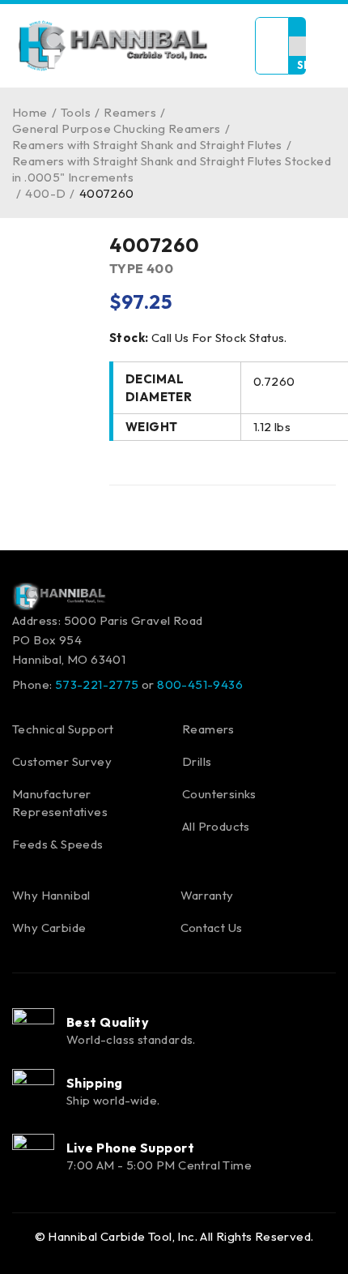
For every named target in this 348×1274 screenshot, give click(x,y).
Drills (196, 761)
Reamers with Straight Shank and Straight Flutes (147, 144)
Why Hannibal (51, 895)
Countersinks (219, 794)
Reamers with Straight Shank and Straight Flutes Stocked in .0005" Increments (171, 169)
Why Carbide (49, 927)
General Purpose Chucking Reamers (116, 128)
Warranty (207, 895)
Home (30, 112)
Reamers (130, 112)
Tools (76, 112)
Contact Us (211, 927)
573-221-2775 (97, 684)
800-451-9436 (200, 684)
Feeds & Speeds (58, 844)
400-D (45, 193)
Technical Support (63, 729)
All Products (216, 826)
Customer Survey (62, 761)
